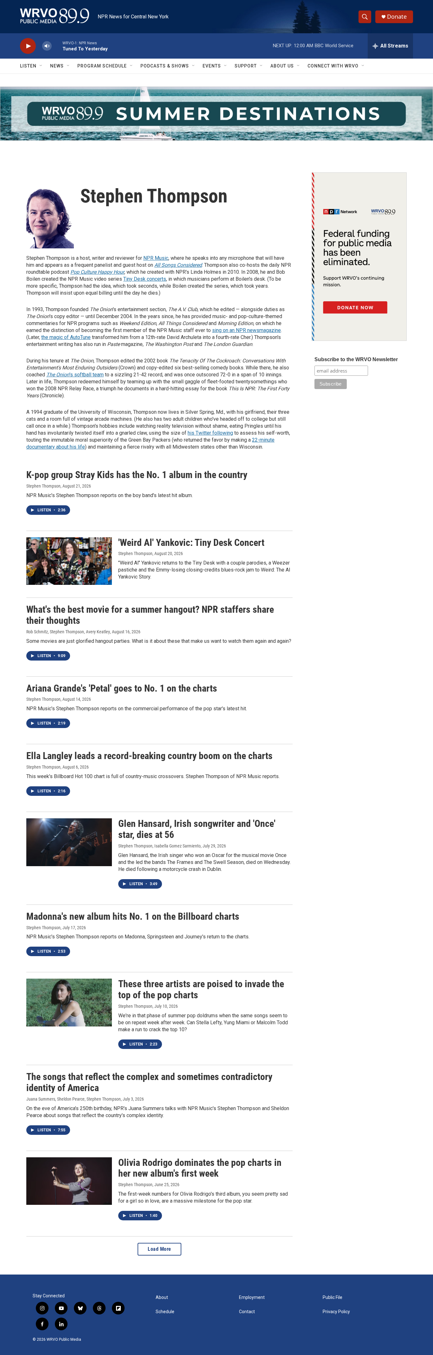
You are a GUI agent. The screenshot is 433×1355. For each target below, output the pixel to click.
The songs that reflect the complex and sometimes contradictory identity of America (149, 1082)
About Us (282, 65)
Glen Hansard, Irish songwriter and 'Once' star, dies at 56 (196, 829)
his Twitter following (210, 433)
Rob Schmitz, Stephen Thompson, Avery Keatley (68, 631)
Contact (247, 1311)
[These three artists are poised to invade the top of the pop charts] (69, 1002)
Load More (159, 1249)
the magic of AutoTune (66, 337)
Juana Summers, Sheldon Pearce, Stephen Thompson (73, 1099)
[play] (28, 46)
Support (246, 65)
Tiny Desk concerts (144, 279)
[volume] (47, 46)
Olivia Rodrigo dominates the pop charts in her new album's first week (199, 1168)
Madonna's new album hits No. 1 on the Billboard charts (132, 916)
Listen (28, 65)
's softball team (75, 375)
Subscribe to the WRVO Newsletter (356, 359)
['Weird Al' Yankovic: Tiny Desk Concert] (69, 561)
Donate (397, 16)
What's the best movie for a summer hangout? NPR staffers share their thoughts (150, 615)
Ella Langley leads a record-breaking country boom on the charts (149, 755)
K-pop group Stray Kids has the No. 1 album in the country (136, 474)
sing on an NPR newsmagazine (246, 330)
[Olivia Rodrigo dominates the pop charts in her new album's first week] (69, 1181)
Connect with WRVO (333, 65)
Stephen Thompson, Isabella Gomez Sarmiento (159, 845)
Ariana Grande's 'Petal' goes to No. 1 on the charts (121, 688)
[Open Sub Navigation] (41, 65)
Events (212, 65)
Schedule (165, 1311)
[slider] (57, 45)
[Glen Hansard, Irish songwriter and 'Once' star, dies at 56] (69, 842)
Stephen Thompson (43, 486)
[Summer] (216, 113)
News (57, 65)
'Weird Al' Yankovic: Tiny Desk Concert (191, 542)
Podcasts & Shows (164, 65)
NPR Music (155, 258)
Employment (252, 1297)
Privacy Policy (336, 1311)
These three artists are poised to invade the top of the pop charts (201, 989)
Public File (332, 1297)
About (162, 1297)
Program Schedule (102, 65)
